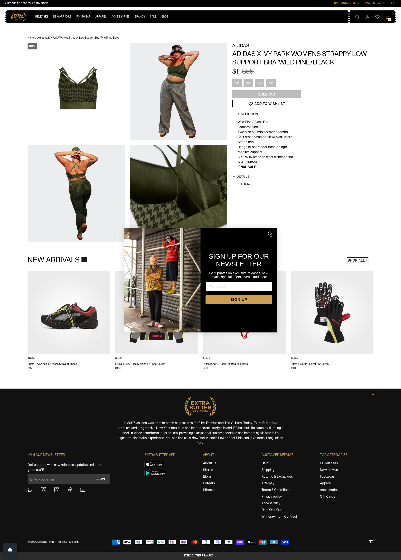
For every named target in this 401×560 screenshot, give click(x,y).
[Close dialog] (271, 233)
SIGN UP (238, 299)
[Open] (10, 550)
